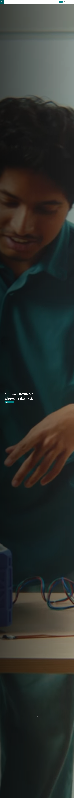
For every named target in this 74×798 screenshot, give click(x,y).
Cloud (71, 1)
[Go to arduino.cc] (2, 2)
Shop (61, 1)
